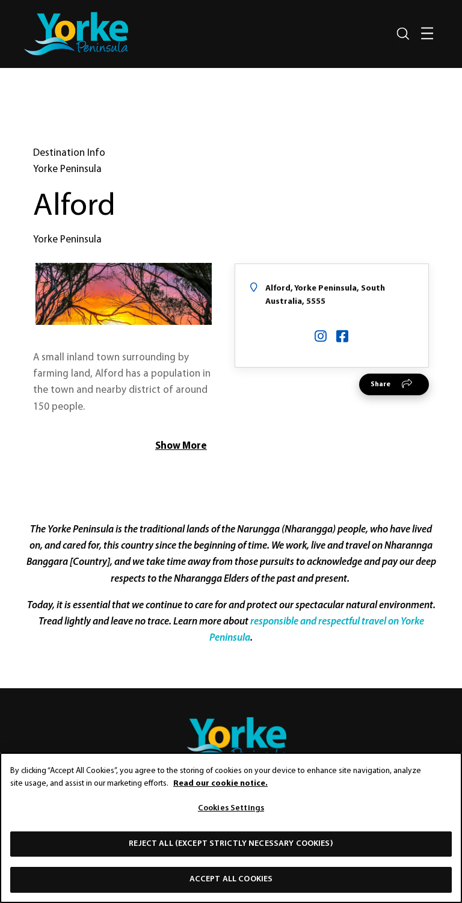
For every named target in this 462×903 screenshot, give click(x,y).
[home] (76, 33)
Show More (181, 446)
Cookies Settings (231, 808)
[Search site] (403, 33)
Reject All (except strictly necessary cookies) (231, 844)
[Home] (231, 740)
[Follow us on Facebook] (342, 338)
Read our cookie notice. (220, 783)
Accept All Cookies (231, 879)
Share (380, 384)
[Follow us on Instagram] (321, 338)
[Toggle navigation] (427, 33)
